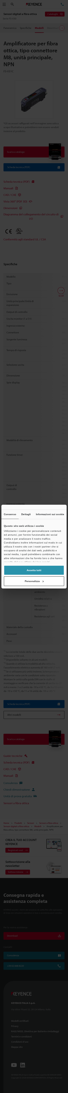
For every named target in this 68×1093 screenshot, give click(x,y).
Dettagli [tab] (26, 514)
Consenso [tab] (10, 514)
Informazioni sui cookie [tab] (50, 514)
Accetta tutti (34, 570)
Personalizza (32, 581)
